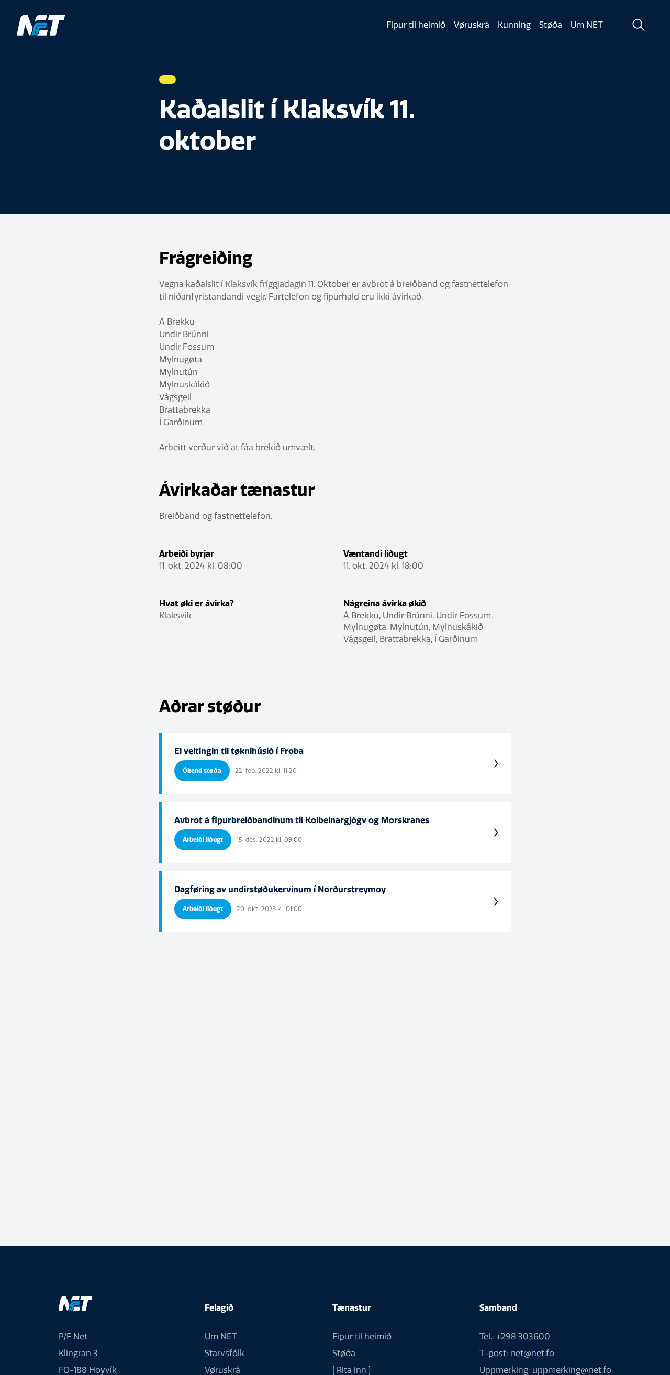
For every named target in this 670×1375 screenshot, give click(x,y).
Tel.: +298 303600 (514, 1336)
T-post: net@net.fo (516, 1353)
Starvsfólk (224, 1353)
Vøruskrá (471, 25)
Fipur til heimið (415, 25)
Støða (550, 25)
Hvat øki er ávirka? (196, 603)
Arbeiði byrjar (186, 553)
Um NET (587, 25)
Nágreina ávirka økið (384, 603)
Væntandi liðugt (375, 553)
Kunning (514, 25)
